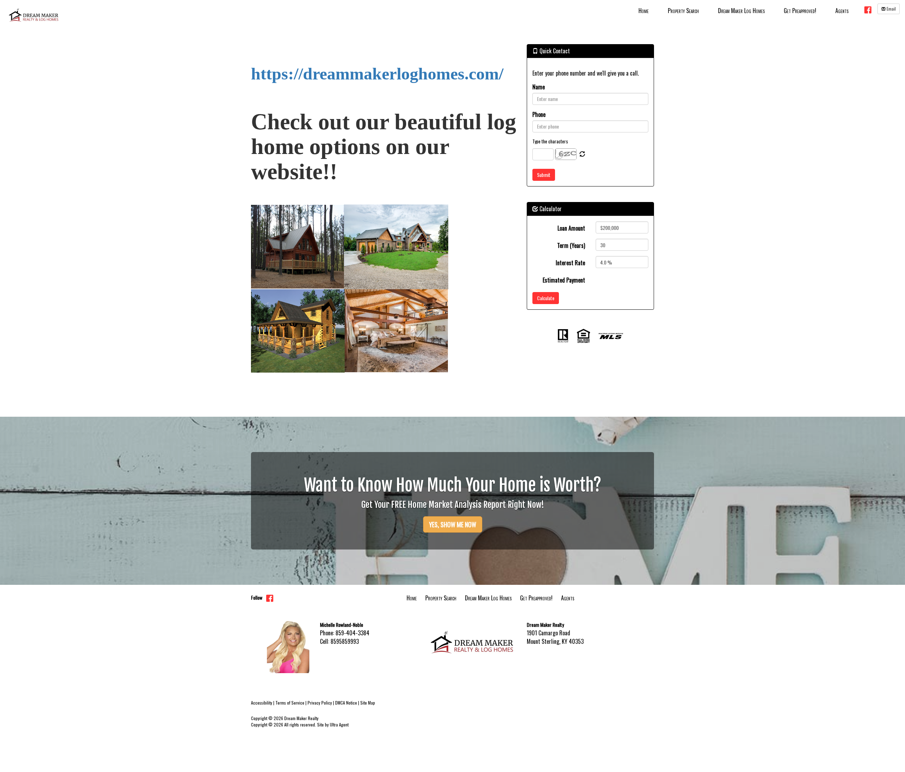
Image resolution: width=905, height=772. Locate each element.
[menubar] (743, 10)
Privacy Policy (320, 703)
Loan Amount (571, 228)
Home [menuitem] (643, 10)
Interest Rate (570, 263)
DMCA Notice (346, 703)
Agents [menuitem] (841, 10)
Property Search (440, 598)
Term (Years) (571, 245)
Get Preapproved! (536, 598)
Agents (567, 598)
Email (891, 9)
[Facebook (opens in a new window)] (868, 9)
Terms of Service (289, 703)
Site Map (367, 703)
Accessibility (261, 703)
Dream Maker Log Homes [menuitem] (741, 10)
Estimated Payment (564, 280)
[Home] (33, 14)
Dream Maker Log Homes (488, 598)
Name (538, 87)
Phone (538, 114)
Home (412, 598)
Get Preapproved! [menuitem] (800, 10)
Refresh (582, 154)
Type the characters (550, 141)
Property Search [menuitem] (683, 10)
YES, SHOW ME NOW (452, 524)
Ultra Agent (339, 724)
